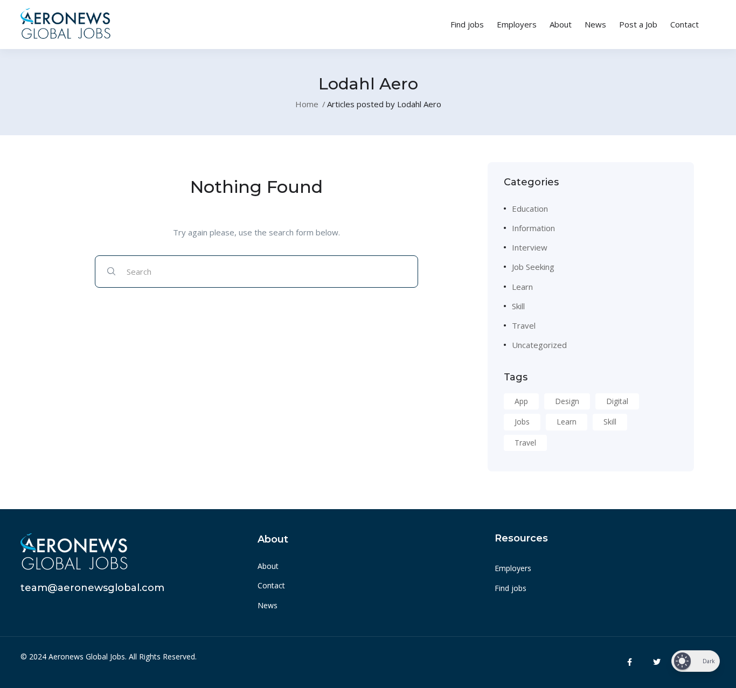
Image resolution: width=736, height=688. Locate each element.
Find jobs (467, 24)
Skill (518, 306)
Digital (617, 401)
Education (530, 208)
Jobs (522, 421)
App (521, 401)
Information (533, 228)
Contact (684, 24)
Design (567, 401)
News (595, 24)
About (561, 24)
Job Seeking (533, 266)
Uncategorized (539, 344)
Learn (522, 286)
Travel (524, 325)
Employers (517, 24)
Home (306, 104)
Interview (529, 247)
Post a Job (638, 24)
